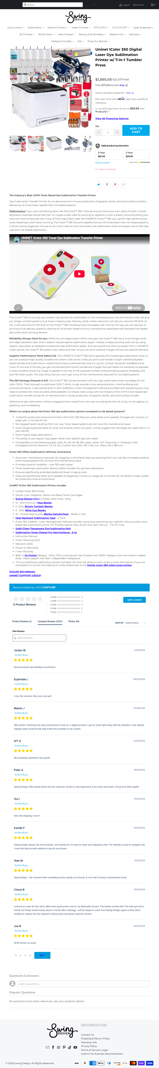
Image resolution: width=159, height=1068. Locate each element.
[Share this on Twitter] (98, 184)
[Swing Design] (78, 17)
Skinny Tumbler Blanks (39, 506)
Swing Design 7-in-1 (27, 498)
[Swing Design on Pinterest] (64, 1048)
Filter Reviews (18, 631)
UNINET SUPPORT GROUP (25, 575)
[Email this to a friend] (123, 184)
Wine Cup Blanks (35, 510)
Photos (73, 621)
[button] (94, 4)
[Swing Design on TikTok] (70, 1048)
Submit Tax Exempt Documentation (102, 1053)
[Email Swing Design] (47, 1048)
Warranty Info (89, 1042)
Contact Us (87, 1034)
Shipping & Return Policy (95, 1038)
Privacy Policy (89, 1046)
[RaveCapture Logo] (45, 587)
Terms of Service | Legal (94, 1050)
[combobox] (53, 4)
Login (126, 5)
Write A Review (134, 600)
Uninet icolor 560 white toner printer (109, 565)
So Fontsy (31, 555)
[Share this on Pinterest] (115, 184)
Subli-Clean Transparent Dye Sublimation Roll (43, 528)
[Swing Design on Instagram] (58, 1048)
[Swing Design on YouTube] (75, 1048)
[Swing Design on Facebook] (53, 1048)
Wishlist (138, 5)
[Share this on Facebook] (107, 184)
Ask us (130, 92)
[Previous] (11, 88)
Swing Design (22, 1063)
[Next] (89, 88)
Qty (97, 126)
